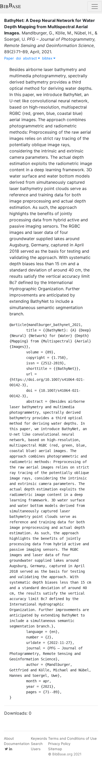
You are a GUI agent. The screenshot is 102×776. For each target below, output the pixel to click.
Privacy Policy (59, 744)
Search (37, 744)
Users (36, 749)
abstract (30, 58)
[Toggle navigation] (94, 6)
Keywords (39, 738)
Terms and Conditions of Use (72, 738)
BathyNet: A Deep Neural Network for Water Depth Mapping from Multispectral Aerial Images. (49, 26)
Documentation (17, 744)
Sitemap (55, 749)
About (9, 738)
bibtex (47, 58)
